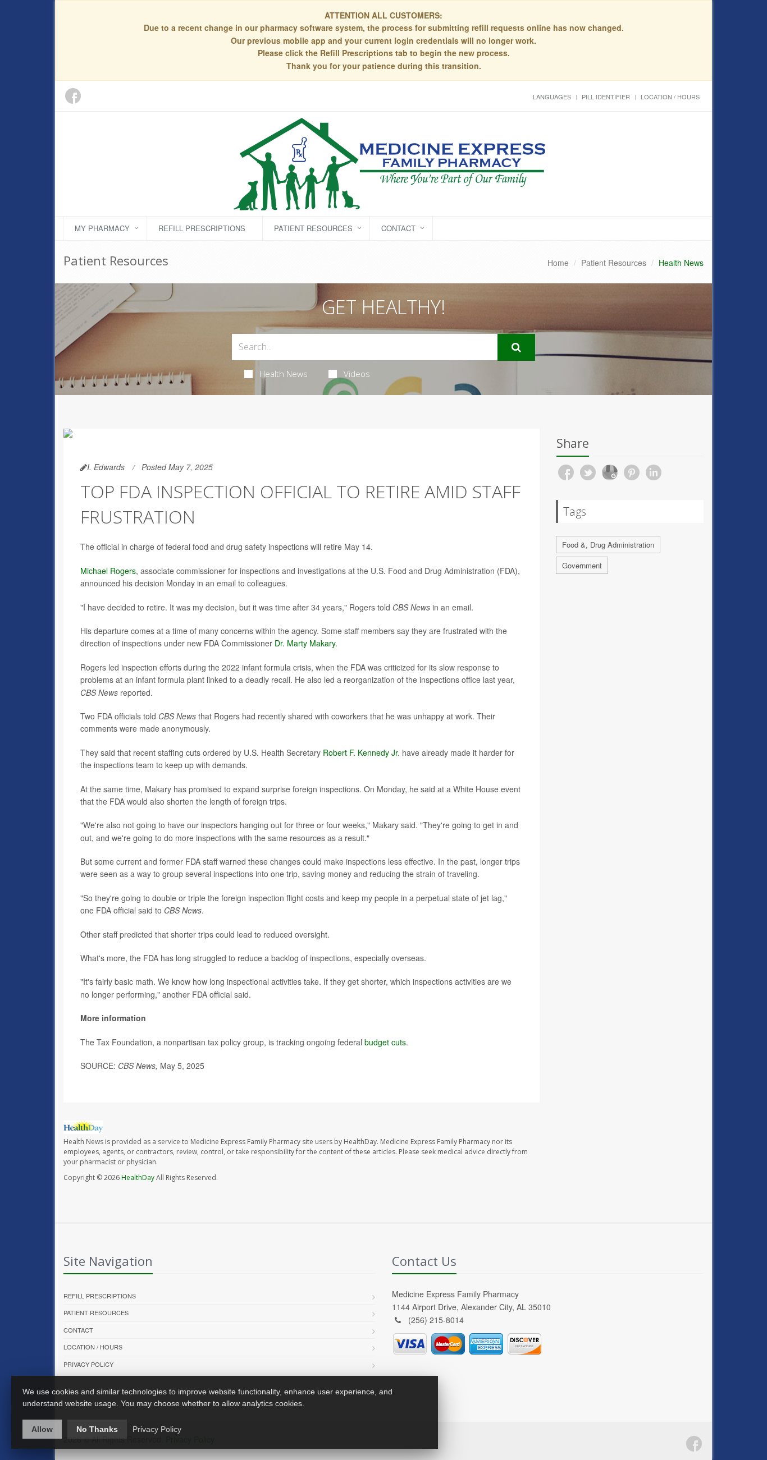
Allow (42, 1429)
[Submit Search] (516, 347)
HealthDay (137, 1177)
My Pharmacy (102, 228)
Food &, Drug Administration (608, 544)
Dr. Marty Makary (305, 643)
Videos (357, 373)
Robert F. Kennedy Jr (360, 752)
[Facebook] (694, 1444)
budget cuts (385, 1042)
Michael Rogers (108, 570)
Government (582, 565)
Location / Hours (670, 96)
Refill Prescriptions (201, 228)
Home (558, 262)
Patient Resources (313, 228)
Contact (398, 228)
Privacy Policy (88, 1364)
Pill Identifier (606, 96)
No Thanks (97, 1429)
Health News (283, 373)
